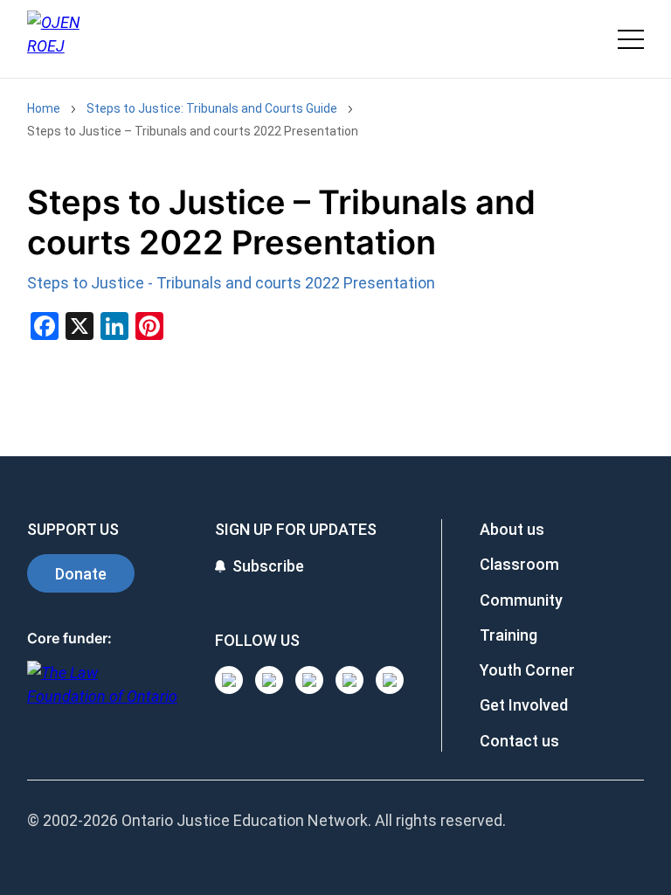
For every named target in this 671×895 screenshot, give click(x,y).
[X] (349, 680)
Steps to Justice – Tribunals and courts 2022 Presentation (192, 131)
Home (43, 108)
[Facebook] (390, 680)
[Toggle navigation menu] (630, 39)
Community (521, 600)
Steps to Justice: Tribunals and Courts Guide (211, 108)
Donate (81, 574)
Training (508, 635)
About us (512, 529)
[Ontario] (102, 693)
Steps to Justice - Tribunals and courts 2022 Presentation (231, 283)
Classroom (519, 564)
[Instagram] (229, 680)
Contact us (519, 741)
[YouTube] (309, 680)
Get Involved (524, 705)
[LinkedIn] (269, 680)
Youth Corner (527, 670)
